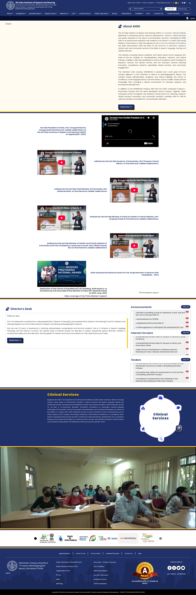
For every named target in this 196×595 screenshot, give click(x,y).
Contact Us (129, 553)
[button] (9, 13)
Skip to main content (134, 3)
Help (139, 553)
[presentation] (35, 538)
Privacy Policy (95, 553)
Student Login (182, 9)
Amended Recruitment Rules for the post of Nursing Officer (160, 345)
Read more (125, 107)
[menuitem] (9, 13)
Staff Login (170, 9)
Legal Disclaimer (64, 553)
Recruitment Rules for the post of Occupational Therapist (160, 341)
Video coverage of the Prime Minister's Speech (85, 296)
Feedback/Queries (112, 553)
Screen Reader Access (163, 3)
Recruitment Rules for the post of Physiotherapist (157, 337)
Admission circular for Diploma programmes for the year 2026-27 (166, 18)
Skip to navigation (148, 3)
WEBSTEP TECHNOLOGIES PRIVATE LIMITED (132, 592)
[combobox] (189, 3)
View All (186, 307)
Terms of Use (80, 553)
